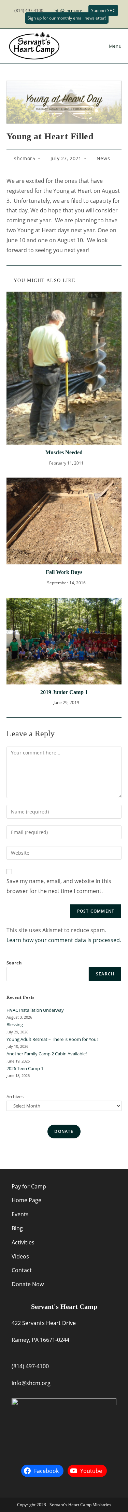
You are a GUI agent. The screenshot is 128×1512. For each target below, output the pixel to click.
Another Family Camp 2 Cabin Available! (46, 1054)
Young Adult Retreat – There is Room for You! (52, 1039)
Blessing (14, 1024)
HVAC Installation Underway (35, 1010)
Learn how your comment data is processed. (63, 940)
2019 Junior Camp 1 (64, 692)
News (103, 158)
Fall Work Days (64, 572)
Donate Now (28, 1284)
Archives (15, 1096)
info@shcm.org (68, 10)
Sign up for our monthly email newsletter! (67, 18)
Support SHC (103, 10)
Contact (22, 1270)
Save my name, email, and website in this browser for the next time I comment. (58, 886)
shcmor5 (24, 158)
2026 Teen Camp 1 (24, 1068)
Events (20, 1214)
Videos (20, 1256)
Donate (63, 1131)
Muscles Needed (64, 452)
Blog (17, 1228)
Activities (23, 1242)
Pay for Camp (29, 1186)
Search (14, 963)
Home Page (26, 1200)
